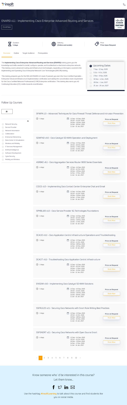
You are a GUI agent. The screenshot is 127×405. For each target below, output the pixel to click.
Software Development (13, 153)
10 (76, 358)
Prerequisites (43, 53)
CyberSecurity (10, 156)
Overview (6, 53)
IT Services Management (13, 146)
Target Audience (28, 53)
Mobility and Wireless (12, 159)
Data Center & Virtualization (14, 140)
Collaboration (9, 134)
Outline (16, 53)
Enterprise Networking (13, 137)
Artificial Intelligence (12, 150)
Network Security (11, 124)
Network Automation (12, 130)
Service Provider (11, 127)
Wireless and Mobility (12, 143)
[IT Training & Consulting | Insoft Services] (7, 5)
